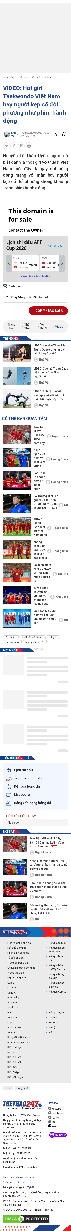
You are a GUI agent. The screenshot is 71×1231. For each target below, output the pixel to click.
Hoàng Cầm (60, 527)
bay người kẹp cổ (34, 642)
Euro (10, 1012)
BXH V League (15, 1077)
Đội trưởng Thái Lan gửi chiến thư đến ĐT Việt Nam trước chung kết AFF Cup (46, 502)
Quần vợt (54, 1017)
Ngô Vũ (44, 359)
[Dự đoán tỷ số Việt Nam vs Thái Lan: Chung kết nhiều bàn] (17, 618)
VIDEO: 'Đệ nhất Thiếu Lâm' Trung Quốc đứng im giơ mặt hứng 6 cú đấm (50, 349)
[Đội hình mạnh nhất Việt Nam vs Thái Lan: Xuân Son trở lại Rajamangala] (17, 572)
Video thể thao (15, 972)
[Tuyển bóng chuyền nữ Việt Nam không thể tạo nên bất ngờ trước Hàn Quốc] (17, 595)
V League (12, 1002)
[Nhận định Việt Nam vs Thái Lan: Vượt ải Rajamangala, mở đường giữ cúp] (17, 457)
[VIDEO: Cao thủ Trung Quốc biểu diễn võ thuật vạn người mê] (17, 376)
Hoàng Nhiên (59, 459)
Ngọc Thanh (60, 436)
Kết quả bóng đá (16, 947)
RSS (53, 1122)
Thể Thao (23, 77)
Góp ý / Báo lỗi (48, 310)
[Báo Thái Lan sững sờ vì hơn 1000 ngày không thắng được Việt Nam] (17, 480)
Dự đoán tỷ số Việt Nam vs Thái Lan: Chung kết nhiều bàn (45, 616)
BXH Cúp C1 (14, 1057)
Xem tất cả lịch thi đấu (35, 276)
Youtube (56, 1108)
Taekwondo (12, 642)
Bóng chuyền (56, 1012)
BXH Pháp (13, 1072)
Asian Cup (13, 1017)
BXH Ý (10, 1052)
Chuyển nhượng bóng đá (21, 967)
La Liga (11, 987)
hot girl (52, 637)
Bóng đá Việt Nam (17, 1037)
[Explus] (35, 293)
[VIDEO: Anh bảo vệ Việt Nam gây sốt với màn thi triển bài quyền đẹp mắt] (17, 398)
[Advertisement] (35, 38)
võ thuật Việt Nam (32, 637)
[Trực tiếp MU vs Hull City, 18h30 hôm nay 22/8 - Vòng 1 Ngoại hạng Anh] (17, 434)
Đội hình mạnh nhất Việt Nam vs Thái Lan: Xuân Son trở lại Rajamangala (43, 573)
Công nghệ (22, 1088)
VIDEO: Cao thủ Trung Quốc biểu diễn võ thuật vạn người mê (51, 372)
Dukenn (63, 574)
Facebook (57, 1113)
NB (66, 505)
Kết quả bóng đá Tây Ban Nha (57, 967)
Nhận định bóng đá (18, 952)
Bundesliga (13, 997)
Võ (50, 1032)
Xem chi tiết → (56, 245)
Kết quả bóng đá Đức (56, 976)
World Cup (13, 1007)
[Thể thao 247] (15, 932)
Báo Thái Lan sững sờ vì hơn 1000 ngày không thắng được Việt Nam (40, 481)
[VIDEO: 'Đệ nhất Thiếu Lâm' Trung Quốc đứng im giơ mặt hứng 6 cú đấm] (17, 353)
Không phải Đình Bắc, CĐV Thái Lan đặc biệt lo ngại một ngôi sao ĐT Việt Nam (40, 550)
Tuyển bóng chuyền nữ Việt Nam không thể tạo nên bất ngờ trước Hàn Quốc (41, 596)
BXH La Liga (14, 1047)
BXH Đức (12, 1067)
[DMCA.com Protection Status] (27, 1219)
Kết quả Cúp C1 (57, 942)
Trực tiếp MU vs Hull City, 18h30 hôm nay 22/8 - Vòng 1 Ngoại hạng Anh (40, 435)
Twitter (55, 1117)
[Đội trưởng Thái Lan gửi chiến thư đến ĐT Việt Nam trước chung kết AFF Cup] (17, 503)
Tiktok (55, 1126)
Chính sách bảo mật (14, 1182)
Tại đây (31, 1187)
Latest (8, 1088)
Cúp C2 (11, 1022)
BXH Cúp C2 (14, 1062)
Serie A (11, 992)
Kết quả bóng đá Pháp (56, 984)
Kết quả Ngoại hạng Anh (57, 949)
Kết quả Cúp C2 (57, 991)
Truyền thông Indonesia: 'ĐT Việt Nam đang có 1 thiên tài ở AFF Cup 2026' (40, 527)
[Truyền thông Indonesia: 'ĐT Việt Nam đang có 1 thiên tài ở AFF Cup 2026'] (17, 526)
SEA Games (14, 1027)
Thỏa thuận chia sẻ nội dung (19, 1177)
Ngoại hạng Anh (16, 977)
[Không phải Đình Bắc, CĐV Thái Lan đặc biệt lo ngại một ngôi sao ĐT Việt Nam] (17, 549)
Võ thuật (36, 77)
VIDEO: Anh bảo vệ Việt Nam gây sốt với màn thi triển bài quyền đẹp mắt (49, 395)
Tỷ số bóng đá (15, 957)
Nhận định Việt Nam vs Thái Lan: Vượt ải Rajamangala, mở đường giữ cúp (40, 458)
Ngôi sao (13, 822)
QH (66, 619)
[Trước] (9, 263)
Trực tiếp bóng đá (17, 962)
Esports (53, 1022)
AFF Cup (12, 1032)
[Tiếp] (62, 263)
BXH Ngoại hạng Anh (19, 1042)
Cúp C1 (11, 982)
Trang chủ (8, 77)
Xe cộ (52, 1027)
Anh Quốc (62, 596)
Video (47, 77)
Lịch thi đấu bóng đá (19, 942)
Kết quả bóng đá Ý (56, 958)
